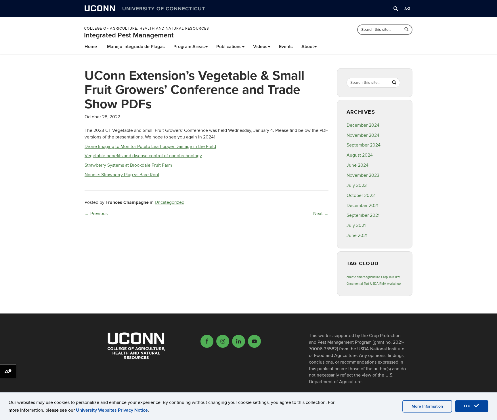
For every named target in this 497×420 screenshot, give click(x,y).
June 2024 (357, 165)
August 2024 (360, 155)
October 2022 (361, 195)
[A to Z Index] (407, 8)
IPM (397, 277)
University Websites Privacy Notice (112, 410)
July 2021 (356, 225)
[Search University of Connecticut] (395, 8)
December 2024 (363, 125)
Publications (229, 47)
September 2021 (363, 215)
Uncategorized (169, 202)
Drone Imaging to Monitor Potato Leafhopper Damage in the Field (150, 146)
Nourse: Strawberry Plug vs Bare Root (122, 175)
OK (468, 406)
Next (320, 213)
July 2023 (357, 185)
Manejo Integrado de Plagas (136, 47)
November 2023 (363, 175)
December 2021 (362, 205)
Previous (96, 213)
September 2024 (364, 145)
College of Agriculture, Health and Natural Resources (146, 28)
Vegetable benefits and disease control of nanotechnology (143, 156)
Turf (366, 284)
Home (91, 47)
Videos (260, 47)
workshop (394, 284)
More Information (427, 406)
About (307, 47)
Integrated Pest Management (129, 35)
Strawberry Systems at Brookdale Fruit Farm (128, 165)
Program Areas (189, 47)
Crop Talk (387, 277)
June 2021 (357, 235)
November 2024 (363, 135)
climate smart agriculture (363, 277)
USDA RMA (378, 284)
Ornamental (355, 284)
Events (286, 47)
